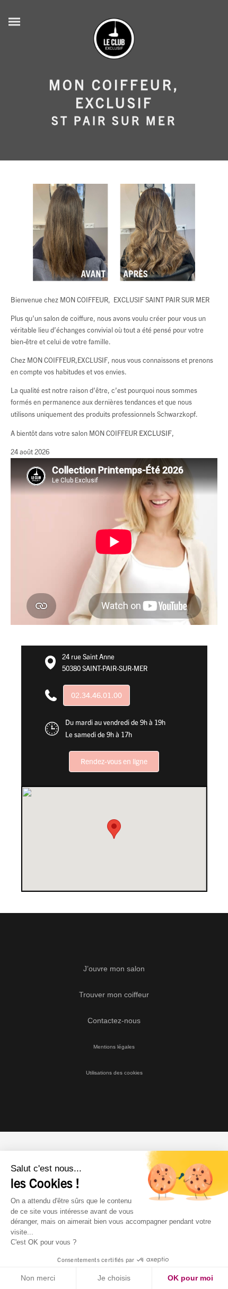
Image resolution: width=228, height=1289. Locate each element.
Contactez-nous (114, 1020)
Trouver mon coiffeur (114, 994)
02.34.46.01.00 (96, 695)
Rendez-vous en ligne (114, 761)
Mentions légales (114, 1047)
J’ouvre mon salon (114, 968)
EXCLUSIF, (157, 432)
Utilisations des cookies (114, 1073)
